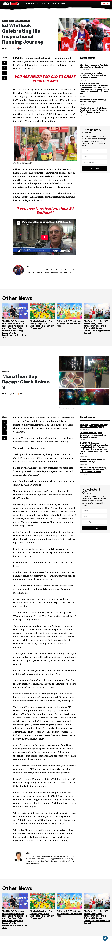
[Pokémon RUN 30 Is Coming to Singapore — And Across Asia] (70, 311)
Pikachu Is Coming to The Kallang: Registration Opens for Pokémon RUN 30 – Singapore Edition (93, 110)
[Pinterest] (4, 73)
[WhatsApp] (4, 78)
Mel (21, 48)
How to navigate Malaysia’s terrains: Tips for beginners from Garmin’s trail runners (93, 75)
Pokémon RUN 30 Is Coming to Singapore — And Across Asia (69, 323)
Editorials (5, 20)
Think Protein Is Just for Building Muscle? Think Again (92, 101)
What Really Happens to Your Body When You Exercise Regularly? (94, 66)
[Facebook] (4, 63)
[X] (4, 68)
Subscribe (95, 169)
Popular (11, 20)
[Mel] (18, 48)
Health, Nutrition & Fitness (22, 20)
